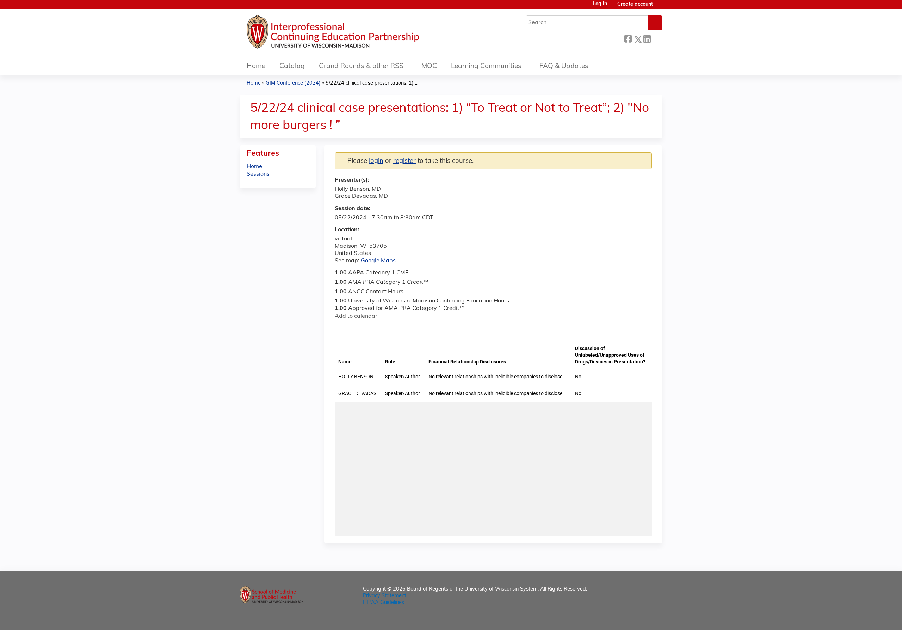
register (404, 161)
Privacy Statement (384, 596)
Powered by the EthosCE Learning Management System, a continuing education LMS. (637, 618)
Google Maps (378, 261)
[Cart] (660, 7)
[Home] (354, 33)
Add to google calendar (342, 329)
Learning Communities (486, 66)
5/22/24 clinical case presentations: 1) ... (372, 83)
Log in (600, 4)
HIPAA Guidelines (383, 602)
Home (256, 66)
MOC (429, 66)
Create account (635, 4)
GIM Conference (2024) (293, 83)
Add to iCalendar (373, 328)
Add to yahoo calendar (358, 329)
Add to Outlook (390, 329)
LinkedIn (646, 38)
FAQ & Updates (563, 66)
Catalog (292, 66)
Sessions (258, 174)
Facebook (627, 38)
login (376, 161)
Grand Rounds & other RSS (361, 66)
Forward (656, 38)
